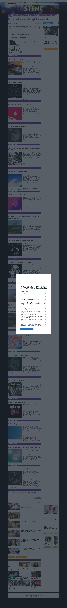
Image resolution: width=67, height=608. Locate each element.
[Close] (49, 276)
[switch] (45, 293)
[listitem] (33, 291)
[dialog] (33, 304)
